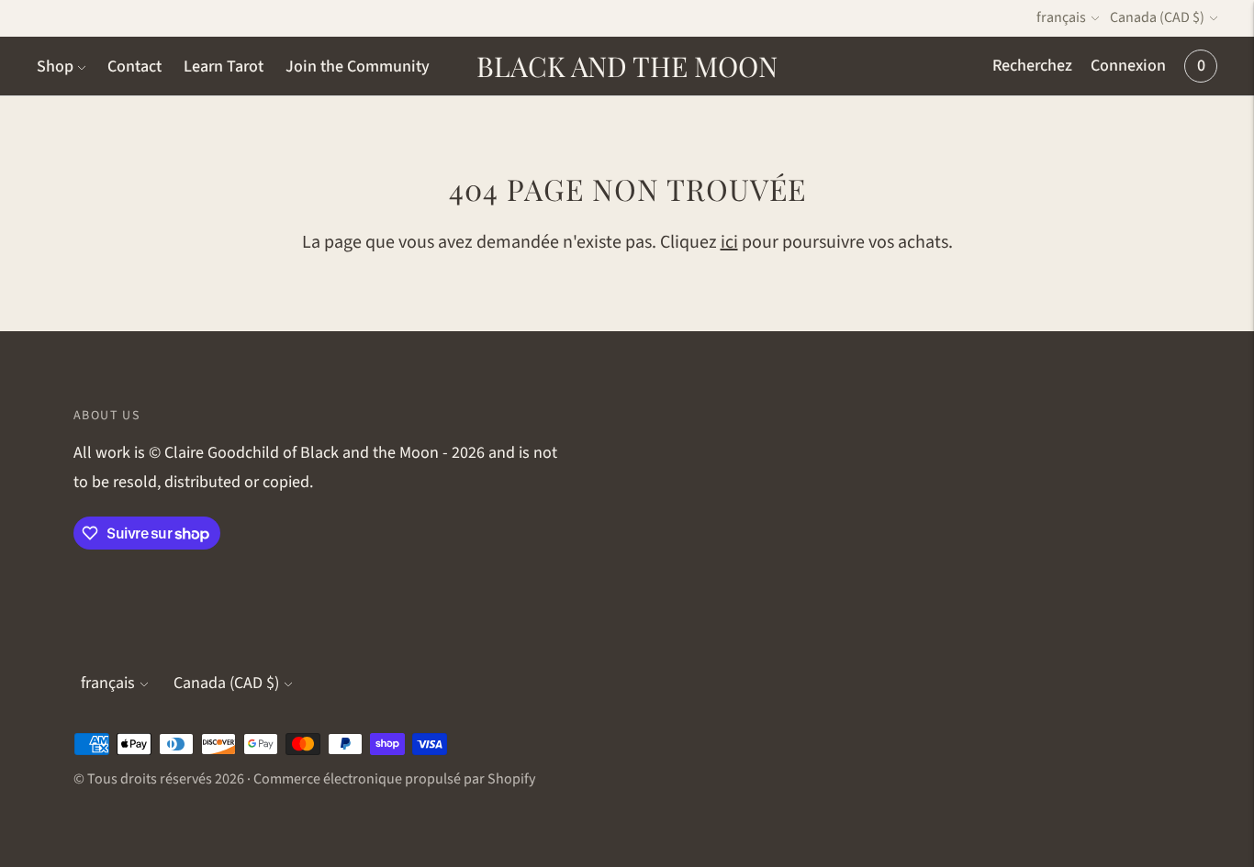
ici (729, 242)
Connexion (1128, 65)
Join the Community (358, 66)
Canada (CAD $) (1157, 17)
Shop (55, 66)
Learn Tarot (223, 66)
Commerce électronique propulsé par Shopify (394, 779)
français (1061, 17)
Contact (134, 66)
